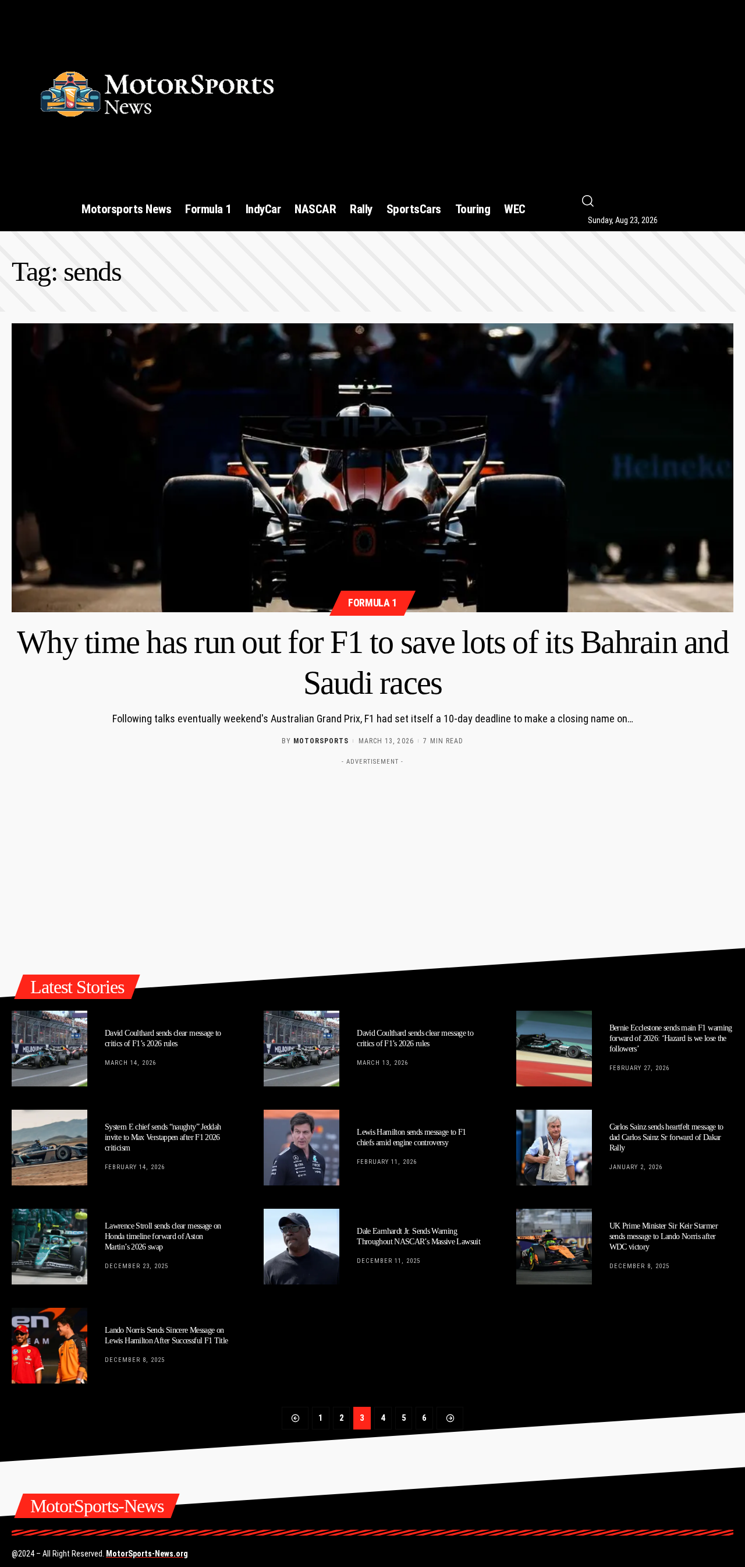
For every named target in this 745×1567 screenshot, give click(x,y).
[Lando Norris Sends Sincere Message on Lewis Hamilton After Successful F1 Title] (49, 1346)
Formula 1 (372, 603)
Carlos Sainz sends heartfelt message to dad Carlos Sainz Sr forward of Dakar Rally (666, 1137)
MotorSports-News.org (147, 1553)
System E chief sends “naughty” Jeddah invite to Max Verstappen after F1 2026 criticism (163, 1137)
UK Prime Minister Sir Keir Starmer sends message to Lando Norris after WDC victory (663, 1236)
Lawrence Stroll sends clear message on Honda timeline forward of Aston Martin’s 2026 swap (163, 1236)
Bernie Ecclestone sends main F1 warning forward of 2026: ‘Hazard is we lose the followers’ (670, 1038)
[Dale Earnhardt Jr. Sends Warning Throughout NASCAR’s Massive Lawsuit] (301, 1246)
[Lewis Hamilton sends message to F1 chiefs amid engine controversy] (301, 1147)
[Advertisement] (520, 89)
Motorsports (321, 741)
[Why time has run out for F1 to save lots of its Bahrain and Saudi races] (372, 467)
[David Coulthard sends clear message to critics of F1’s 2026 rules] (49, 1048)
